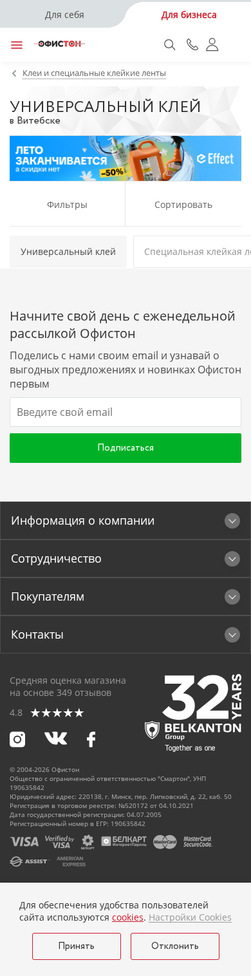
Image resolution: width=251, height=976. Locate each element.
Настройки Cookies (190, 917)
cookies (128, 917)
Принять (76, 946)
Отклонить (175, 946)
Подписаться (125, 448)
